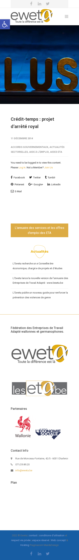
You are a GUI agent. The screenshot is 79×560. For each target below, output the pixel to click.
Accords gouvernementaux (29, 147)
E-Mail (18, 191)
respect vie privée (20, 540)
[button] (5, 24)
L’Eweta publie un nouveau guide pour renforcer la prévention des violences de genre (40, 295)
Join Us (48, 167)
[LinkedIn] (39, 4)
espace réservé (40, 540)
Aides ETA (56, 151)
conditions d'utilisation (51, 535)
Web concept (58, 540)
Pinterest (19, 184)
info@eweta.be (23, 470)
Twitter (37, 177)
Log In (22, 167)
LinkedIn (56, 184)
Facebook (19, 177)
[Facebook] (31, 4)
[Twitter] (48, 4)
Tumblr (51, 177)
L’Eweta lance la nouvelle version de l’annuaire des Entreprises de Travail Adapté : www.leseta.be (40, 280)
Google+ (38, 184)
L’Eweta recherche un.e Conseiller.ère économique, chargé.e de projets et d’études (37, 266)
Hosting (24, 545)
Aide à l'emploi (39, 151)
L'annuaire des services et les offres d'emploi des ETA (39, 230)
